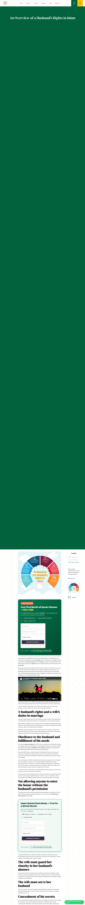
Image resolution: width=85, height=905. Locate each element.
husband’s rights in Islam (34, 675)
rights (39, 658)
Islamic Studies (71, 562)
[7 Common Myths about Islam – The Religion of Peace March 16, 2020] (1, 900)
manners (25, 893)
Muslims (77, 562)
